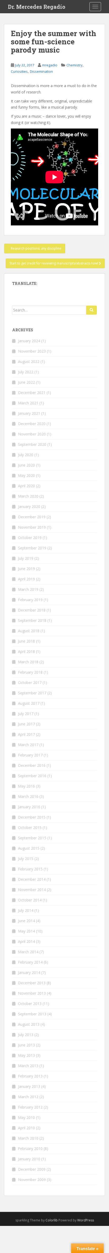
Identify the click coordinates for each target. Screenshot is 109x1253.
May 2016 (26, 786)
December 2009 (32, 1169)
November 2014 (32, 889)
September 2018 (32, 620)
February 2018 (30, 672)
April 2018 (26, 651)
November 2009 (32, 1179)
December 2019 (32, 516)
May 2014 (26, 931)
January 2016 (29, 806)
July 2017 (25, 713)
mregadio (49, 65)
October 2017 (30, 682)
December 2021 (32, 392)
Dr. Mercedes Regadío (36, 6)
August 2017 (28, 703)
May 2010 (26, 1117)
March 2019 (28, 589)
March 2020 (28, 496)
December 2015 (32, 817)
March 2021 (28, 402)
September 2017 (32, 692)
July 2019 (25, 558)
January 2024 (29, 340)
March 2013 (28, 1065)
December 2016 (32, 765)
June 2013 (26, 1044)
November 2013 (32, 993)
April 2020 (26, 485)
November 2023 (32, 351)
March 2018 (28, 661)
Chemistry (74, 65)
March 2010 (28, 1138)
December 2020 (32, 423)
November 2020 (32, 434)
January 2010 (29, 1158)
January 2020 (29, 506)
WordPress (85, 1220)
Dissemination (41, 71)
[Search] (91, 310)
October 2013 (30, 1003)
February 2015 (30, 868)
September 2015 (32, 837)
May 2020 (26, 475)
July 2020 (25, 454)
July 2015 (25, 858)
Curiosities (19, 71)
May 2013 (26, 1055)
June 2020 (26, 465)
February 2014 (30, 962)
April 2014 (26, 941)
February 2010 (30, 1148)
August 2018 (28, 630)
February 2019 (30, 599)
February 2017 (30, 755)
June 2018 (26, 641)
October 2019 (30, 537)
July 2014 (25, 910)
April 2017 (26, 734)
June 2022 (26, 382)
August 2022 (28, 361)
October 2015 (30, 827)
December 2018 (32, 610)
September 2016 (32, 775)
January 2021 (29, 413)
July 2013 (25, 1034)
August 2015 (28, 848)
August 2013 (28, 1024)
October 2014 (30, 900)
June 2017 (26, 723)
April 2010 (26, 1127)
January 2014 (29, 972)
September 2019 (32, 547)
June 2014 (26, 920)
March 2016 (28, 796)
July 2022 (25, 371)
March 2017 (28, 744)
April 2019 (26, 578)
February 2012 (30, 1107)
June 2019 (26, 568)
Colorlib (52, 1220)
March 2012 (28, 1096)
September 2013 (32, 1013)
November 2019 (32, 527)
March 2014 (28, 951)
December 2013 (32, 982)
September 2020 (32, 444)
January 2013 (29, 1086)
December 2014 (32, 879)
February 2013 (30, 1076)
